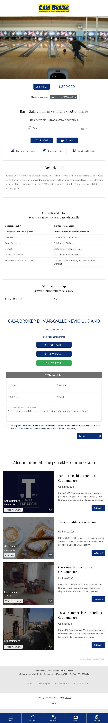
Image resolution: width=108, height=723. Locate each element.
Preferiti (46, 140)
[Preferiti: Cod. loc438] (50, 646)
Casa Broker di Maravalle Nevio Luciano (54, 320)
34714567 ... (55, 354)
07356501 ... (55, 344)
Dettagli (97, 508)
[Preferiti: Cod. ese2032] (50, 555)
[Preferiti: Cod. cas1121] (50, 600)
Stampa (72, 140)
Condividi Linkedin (86, 151)
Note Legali (44, 683)
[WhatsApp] (54, 704)
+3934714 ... (55, 363)
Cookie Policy (81, 683)
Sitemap (29, 683)
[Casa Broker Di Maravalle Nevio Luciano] (54, 8)
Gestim (68, 697)
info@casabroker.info (54, 336)
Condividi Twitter (56, 151)
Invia (81, 435)
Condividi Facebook (25, 151)
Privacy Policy (62, 683)
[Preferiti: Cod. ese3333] (50, 509)
